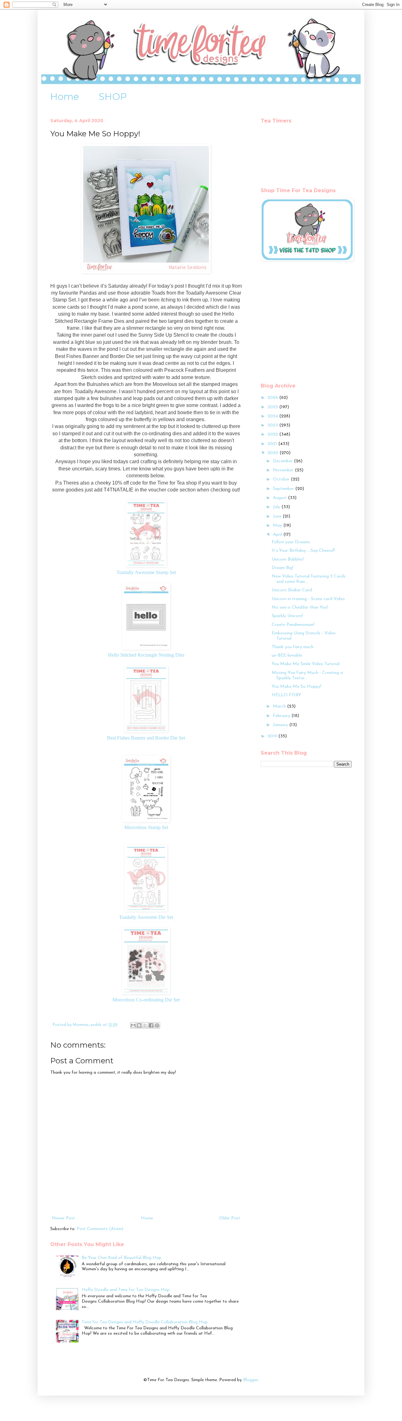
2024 (273, 416)
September (284, 488)
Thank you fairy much (292, 647)
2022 (273, 434)
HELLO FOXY (286, 695)
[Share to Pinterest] (157, 1025)
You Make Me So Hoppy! (296, 686)
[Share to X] (145, 1025)
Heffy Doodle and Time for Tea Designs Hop (126, 1290)
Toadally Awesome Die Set (146, 917)
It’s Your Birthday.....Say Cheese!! (303, 550)
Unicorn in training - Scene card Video (308, 599)
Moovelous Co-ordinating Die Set (146, 999)
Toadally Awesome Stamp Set (146, 572)
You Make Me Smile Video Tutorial (306, 664)
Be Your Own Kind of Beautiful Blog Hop (121, 1258)
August (280, 498)
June (278, 516)
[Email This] (133, 1025)
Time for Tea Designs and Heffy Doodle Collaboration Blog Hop (145, 1322)
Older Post (229, 1218)
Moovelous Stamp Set (146, 827)
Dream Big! (282, 568)
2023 (273, 425)
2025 (273, 407)
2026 (273, 397)
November (284, 470)
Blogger (250, 1380)
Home (64, 96)
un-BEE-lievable (287, 655)
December (283, 461)
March (280, 706)
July (277, 507)
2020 (274, 453)
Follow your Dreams (291, 542)
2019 (273, 736)
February (282, 715)
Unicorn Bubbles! (288, 559)
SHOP (113, 96)
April (278, 534)
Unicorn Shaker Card (292, 590)
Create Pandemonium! (293, 624)
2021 (273, 444)
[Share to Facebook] (151, 1025)
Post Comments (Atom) (100, 1229)
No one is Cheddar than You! (300, 607)
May (278, 525)
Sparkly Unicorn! (287, 616)
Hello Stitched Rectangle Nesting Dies (146, 655)
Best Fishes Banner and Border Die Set (146, 737)
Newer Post (63, 1218)
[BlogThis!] (139, 1025)
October (282, 479)
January (281, 725)
